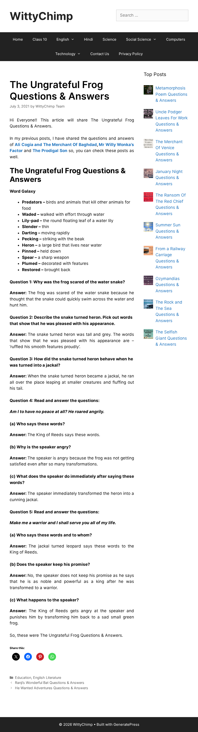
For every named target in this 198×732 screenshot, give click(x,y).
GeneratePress (126, 724)
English (63, 39)
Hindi (88, 39)
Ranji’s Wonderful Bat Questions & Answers (49, 683)
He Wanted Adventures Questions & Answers (51, 688)
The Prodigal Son (50, 150)
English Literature (47, 677)
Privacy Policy (131, 53)
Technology (65, 53)
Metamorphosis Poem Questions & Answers (171, 94)
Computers (175, 39)
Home (18, 39)
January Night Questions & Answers (169, 177)
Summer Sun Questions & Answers (168, 231)
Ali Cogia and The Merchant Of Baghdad (56, 144)
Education (23, 677)
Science (109, 39)
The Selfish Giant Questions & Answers (171, 338)
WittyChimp (41, 16)
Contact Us (99, 53)
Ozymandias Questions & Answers (168, 284)
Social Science (138, 39)
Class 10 (40, 39)
